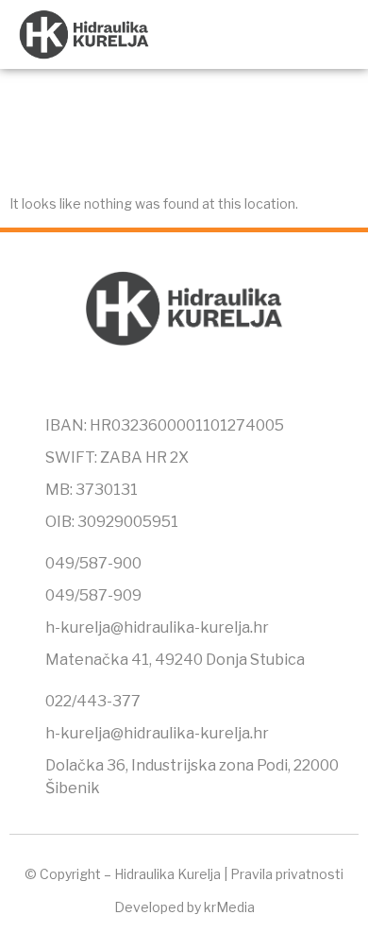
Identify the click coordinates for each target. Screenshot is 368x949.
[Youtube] (223, 385)
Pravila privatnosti (286, 874)
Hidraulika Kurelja (167, 874)
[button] (336, 34)
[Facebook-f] (144, 385)
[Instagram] (184, 385)
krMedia (229, 907)
